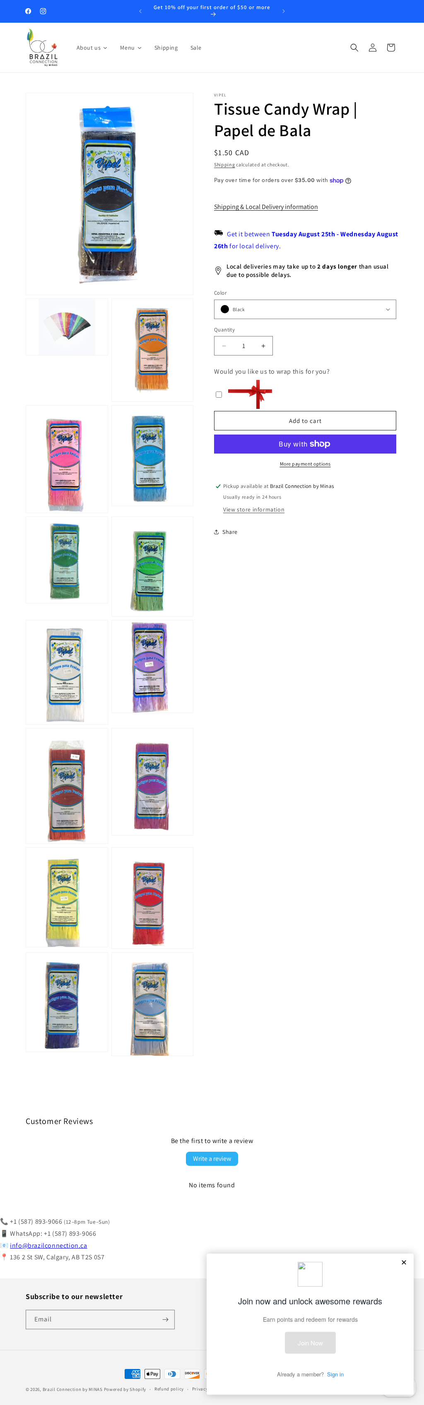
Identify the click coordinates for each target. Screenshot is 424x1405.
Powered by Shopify (125, 1389)
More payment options (305, 464)
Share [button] (230, 532)
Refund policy (169, 1389)
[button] (354, 47)
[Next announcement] (284, 11)
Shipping (224, 164)
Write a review (212, 1158)
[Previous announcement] (140, 11)
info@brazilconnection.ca (48, 1245)
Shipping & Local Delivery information (266, 206)
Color (220, 292)
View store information (253, 509)
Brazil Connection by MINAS (73, 1389)
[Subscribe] (165, 1319)
